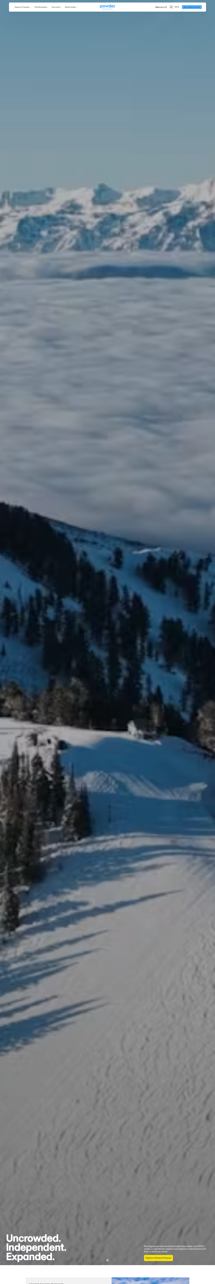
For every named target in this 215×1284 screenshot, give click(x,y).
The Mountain (40, 7)
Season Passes (22, 7)
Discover (56, 7)
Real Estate (70, 7)
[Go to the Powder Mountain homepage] (107, 7)
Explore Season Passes (158, 1257)
